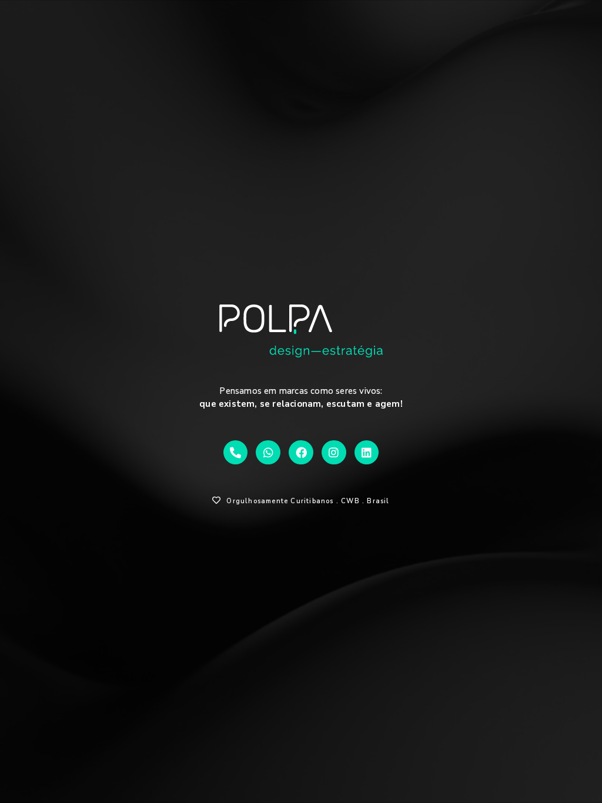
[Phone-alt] (235, 452)
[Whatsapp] (268, 452)
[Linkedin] (366, 452)
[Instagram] (334, 452)
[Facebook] (301, 452)
